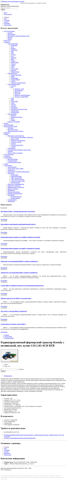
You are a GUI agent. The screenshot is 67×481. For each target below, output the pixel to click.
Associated (14, 45)
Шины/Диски (15, 72)
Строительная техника (14, 162)
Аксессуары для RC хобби (15, 168)
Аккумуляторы (12, 167)
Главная (6, 17)
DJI (12, 87)
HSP (12, 53)
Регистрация (8, 14)
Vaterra (13, 65)
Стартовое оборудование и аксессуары (19, 150)
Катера (6, 123)
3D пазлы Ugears (13, 129)
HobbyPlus (14, 50)
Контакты (7, 23)
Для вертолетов (12, 73)
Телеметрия (11, 201)
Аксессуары (14, 68)
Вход (5, 12)
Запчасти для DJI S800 (21, 97)
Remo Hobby (15, 62)
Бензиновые (14, 175)
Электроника (15, 112)
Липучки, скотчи (16, 142)
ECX (12, 47)
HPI (12, 51)
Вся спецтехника (13, 159)
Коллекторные (15, 182)
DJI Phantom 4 (19, 90)
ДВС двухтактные (16, 178)
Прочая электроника (14, 192)
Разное (10, 39)
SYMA (13, 81)
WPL (12, 67)
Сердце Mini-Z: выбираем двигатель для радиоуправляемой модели (22, 285)
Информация (8, 376)
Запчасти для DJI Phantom (22, 95)
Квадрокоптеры (9, 125)
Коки (12, 118)
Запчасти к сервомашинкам (16, 184)
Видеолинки (11, 34)
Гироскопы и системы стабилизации (18, 171)
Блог (5, 19)
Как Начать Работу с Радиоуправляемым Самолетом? (18, 211)
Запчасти (7, 42)
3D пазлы (10, 128)
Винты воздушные (16, 117)
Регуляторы (11, 195)
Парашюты (14, 107)
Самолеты (7, 156)
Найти (3, 9)
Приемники (11, 190)
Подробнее (4, 219)
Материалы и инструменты (16, 135)
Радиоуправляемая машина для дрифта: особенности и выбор (20, 248)
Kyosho (13, 54)
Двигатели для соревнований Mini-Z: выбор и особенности (19, 261)
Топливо (10, 151)
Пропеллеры (15, 111)
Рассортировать (9, 154)
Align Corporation (16, 75)
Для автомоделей (13, 43)
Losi (12, 56)
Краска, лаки (15, 139)
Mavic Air (17, 92)
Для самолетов (12, 114)
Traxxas (13, 64)
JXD (12, 98)
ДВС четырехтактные (17, 179)
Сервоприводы (12, 199)
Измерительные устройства (16, 187)
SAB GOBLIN (15, 79)
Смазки (13, 146)
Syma (12, 103)
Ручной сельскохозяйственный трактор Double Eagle (19, 438)
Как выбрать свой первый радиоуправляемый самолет (18, 224)
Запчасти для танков (14, 121)
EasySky (13, 115)
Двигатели (11, 173)
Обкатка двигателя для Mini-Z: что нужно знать (16, 298)
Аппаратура (11, 170)
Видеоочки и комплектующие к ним (18, 36)
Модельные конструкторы (15, 131)
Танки (6, 164)
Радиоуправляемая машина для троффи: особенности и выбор (20, 237)
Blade (12, 76)
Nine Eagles (14, 78)
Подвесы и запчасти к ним (19, 109)
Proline (13, 61)
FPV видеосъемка (9, 31)
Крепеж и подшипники (18, 140)
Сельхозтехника (12, 160)
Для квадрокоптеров (14, 84)
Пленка (13, 143)
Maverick (13, 57)
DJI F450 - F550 (19, 89)
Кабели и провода (13, 189)
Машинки (7, 132)
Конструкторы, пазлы (10, 126)
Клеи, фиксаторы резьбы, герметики (22, 137)
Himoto (13, 48)
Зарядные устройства (14, 185)
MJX (12, 59)
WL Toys (13, 106)
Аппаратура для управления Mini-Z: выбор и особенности (19, 272)
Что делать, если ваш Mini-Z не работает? (14, 311)
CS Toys (13, 86)
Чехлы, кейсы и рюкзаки (15, 153)
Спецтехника (8, 157)
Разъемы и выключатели (15, 193)
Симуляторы (11, 148)
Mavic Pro (17, 93)
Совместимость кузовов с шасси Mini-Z (13, 324)
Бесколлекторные (16, 176)
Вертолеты (7, 40)
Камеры (10, 37)
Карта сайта (7, 25)
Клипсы (13, 70)
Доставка (7, 20)
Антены (10, 33)
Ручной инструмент (17, 145)
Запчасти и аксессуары (18, 181)
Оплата (6, 22)
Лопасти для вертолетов (18, 82)
